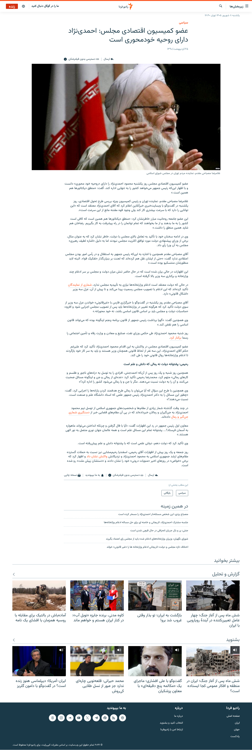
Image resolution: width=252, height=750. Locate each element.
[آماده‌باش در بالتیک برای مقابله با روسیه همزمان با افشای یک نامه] (39, 595)
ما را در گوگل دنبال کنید (45, 6)
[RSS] (113, 717)
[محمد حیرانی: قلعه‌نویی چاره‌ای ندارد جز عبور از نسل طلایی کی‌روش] (97, 661)
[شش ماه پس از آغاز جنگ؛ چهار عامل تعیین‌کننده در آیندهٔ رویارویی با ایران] (213, 595)
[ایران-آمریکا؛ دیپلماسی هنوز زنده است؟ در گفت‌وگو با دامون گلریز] (39, 661)
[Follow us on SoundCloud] (69, 717)
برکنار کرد (176, 337)
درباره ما (178, 716)
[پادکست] (23, 6)
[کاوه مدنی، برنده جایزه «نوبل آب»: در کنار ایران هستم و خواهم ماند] (97, 595)
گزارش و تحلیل (226, 574)
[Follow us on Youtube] (78, 717)
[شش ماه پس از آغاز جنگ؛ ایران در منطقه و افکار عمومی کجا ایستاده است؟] (213, 661)
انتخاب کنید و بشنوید (171, 723)
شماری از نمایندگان (80, 285)
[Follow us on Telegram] (96, 717)
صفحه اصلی (233, 716)
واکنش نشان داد (97, 456)
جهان (237, 730)
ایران (237, 723)
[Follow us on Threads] (52, 717)
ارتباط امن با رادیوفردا (171, 730)
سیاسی (183, 22)
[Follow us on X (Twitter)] (87, 717)
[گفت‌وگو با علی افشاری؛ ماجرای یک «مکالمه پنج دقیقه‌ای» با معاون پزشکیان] (155, 661)
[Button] (108, 59)
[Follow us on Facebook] (104, 717)
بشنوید (233, 640)
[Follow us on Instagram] (61, 717)
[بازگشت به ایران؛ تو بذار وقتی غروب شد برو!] (155, 595)
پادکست (235, 737)
